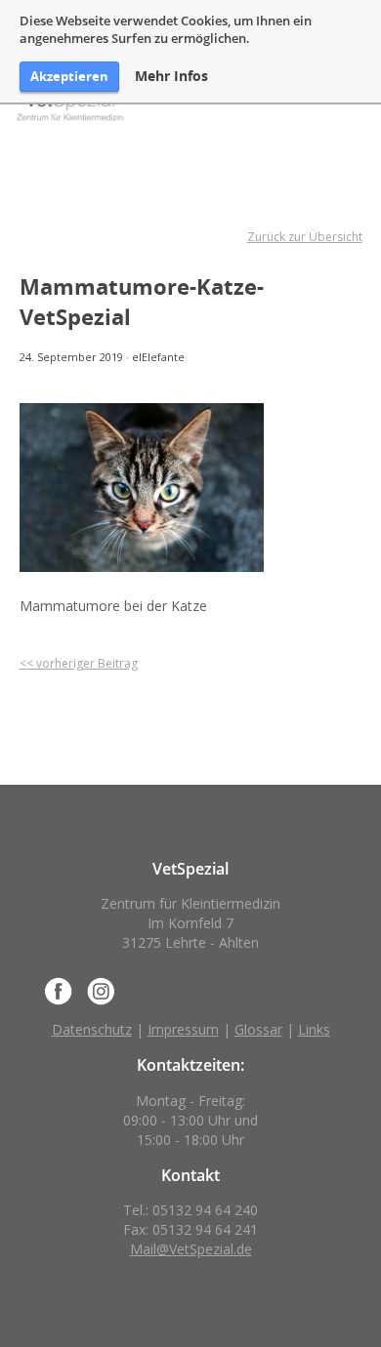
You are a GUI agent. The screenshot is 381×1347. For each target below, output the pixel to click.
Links (314, 1029)
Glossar (258, 1029)
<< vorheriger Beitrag (79, 663)
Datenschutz (92, 1029)
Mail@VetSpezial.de (191, 1249)
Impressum (183, 1029)
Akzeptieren (69, 76)
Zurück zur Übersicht (304, 236)
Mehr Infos (171, 76)
